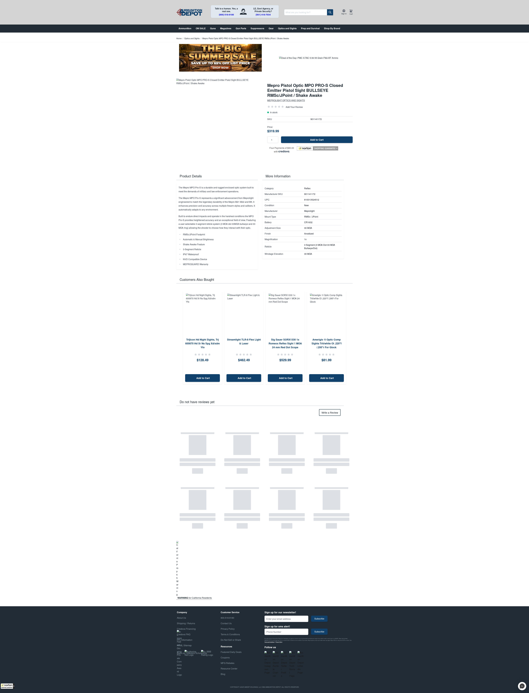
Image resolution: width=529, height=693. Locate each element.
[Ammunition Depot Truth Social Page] (292, 664)
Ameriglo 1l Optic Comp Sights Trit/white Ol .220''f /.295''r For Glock (327, 343)
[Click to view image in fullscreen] (219, 121)
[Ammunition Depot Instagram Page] (267, 662)
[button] (7, 686)
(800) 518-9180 (226, 14)
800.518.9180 (227, 617)
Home (179, 38)
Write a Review (330, 412)
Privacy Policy (279, 642)
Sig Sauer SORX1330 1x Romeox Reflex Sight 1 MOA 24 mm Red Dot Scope (285, 343)
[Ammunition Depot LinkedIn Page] (301, 662)
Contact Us (226, 623)
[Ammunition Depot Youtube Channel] (276, 664)
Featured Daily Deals (231, 652)
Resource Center (229, 668)
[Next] (350, 338)
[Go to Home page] (189, 12)
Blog (223, 674)
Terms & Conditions (230, 634)
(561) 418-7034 (263, 14)
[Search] (330, 12)
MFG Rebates (227, 663)
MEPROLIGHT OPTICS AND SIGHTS (286, 100)
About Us (181, 617)
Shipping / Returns (186, 623)
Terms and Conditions (269, 642)
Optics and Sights (192, 38)
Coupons (225, 657)
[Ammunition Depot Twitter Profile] (284, 664)
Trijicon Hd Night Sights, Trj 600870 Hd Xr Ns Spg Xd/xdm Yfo (202, 343)
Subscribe (319, 618)
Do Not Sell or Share (231, 639)
